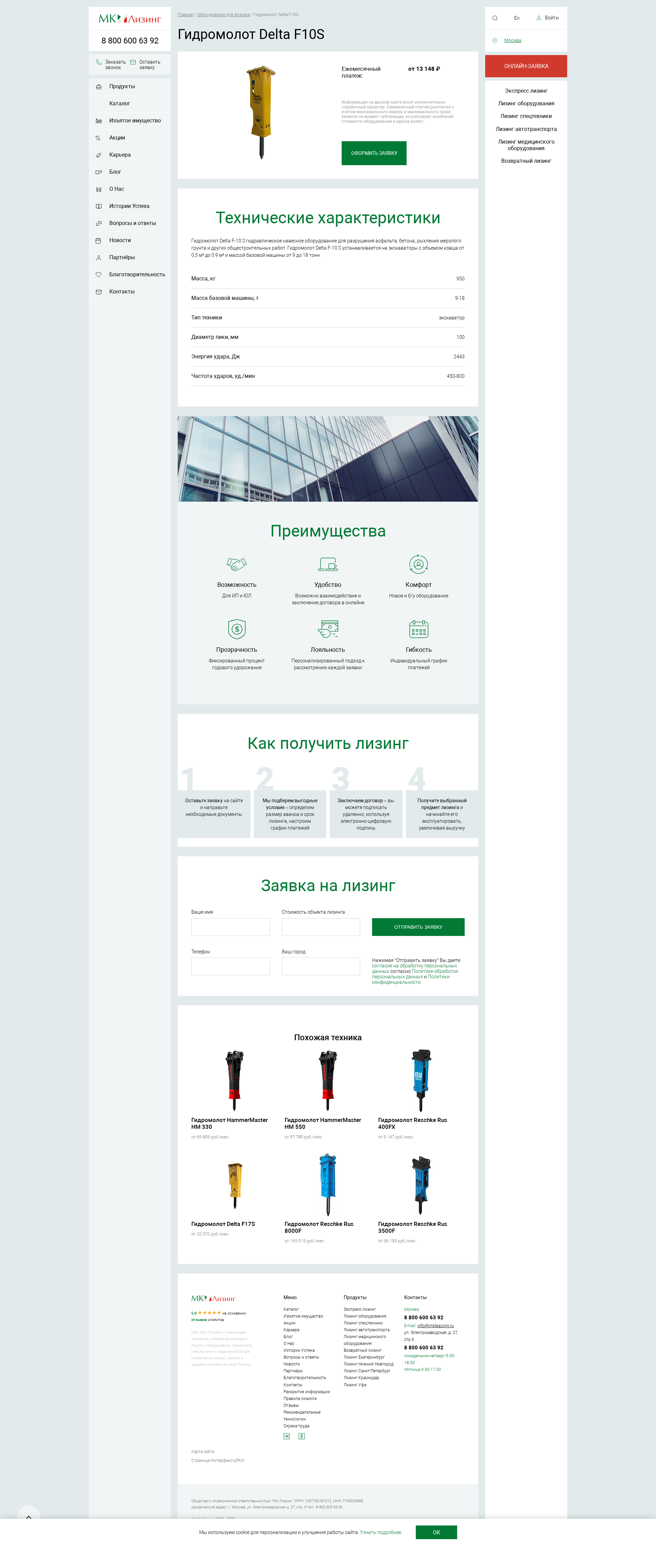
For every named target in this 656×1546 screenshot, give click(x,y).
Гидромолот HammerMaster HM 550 (323, 1123)
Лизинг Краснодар (361, 1377)
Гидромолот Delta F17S (223, 1223)
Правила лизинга (300, 1398)
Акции (117, 137)
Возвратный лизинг (526, 161)
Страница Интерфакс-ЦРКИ (217, 1460)
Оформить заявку (374, 153)
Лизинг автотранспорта (526, 129)
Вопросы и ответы (132, 223)
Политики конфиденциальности (411, 979)
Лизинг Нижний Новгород (369, 1364)
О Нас (116, 189)
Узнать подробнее (380, 1532)
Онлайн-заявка (526, 66)
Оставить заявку (150, 64)
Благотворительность (137, 274)
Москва (512, 40)
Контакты (122, 291)
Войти (552, 18)
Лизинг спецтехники (526, 116)
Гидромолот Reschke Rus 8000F (319, 1227)
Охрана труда (296, 1426)
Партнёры (122, 257)
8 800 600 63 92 (130, 40)
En (517, 18)
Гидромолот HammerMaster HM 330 (229, 1123)
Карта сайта (202, 1451)
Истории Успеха (129, 206)
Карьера (120, 154)
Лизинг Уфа (355, 1385)
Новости (120, 240)
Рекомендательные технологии (302, 1416)
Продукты (122, 86)
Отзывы (291, 1405)
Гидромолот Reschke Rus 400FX (412, 1123)
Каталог (119, 103)
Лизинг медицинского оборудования (526, 144)
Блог (115, 172)
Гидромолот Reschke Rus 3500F (412, 1227)
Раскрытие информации (307, 1391)
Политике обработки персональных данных (415, 973)
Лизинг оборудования (526, 103)
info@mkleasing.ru (436, 1325)
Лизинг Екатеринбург (364, 1357)
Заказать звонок (115, 64)
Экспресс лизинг (526, 91)
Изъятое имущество (135, 120)
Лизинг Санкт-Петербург (367, 1371)
